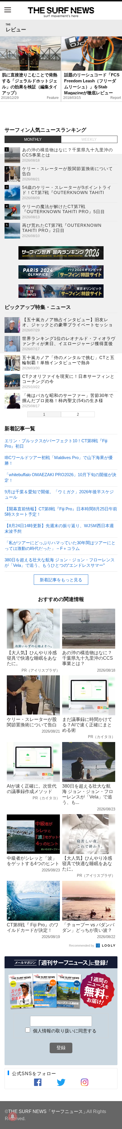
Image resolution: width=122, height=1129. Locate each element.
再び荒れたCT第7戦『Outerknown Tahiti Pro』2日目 (62, 228)
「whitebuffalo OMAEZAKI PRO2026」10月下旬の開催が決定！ (60, 477)
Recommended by (82, 945)
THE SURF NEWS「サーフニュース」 (47, 1111)
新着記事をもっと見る (61, 579)
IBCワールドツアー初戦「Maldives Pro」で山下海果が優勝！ (59, 460)
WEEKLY (89, 139)
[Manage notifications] (12, 1116)
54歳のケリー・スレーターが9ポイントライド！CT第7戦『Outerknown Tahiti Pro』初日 (67, 192)
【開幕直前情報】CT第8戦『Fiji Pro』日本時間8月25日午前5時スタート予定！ (61, 511)
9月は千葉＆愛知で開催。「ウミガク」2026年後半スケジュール (59, 494)
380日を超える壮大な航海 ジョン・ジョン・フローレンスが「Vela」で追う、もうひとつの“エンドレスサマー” (60, 562)
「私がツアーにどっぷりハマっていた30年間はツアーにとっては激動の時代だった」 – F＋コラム (60, 545)
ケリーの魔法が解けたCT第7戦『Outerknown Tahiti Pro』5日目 (63, 209)
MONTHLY (33, 139)
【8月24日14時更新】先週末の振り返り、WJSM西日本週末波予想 (59, 528)
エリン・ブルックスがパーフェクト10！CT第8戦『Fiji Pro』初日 (56, 443)
